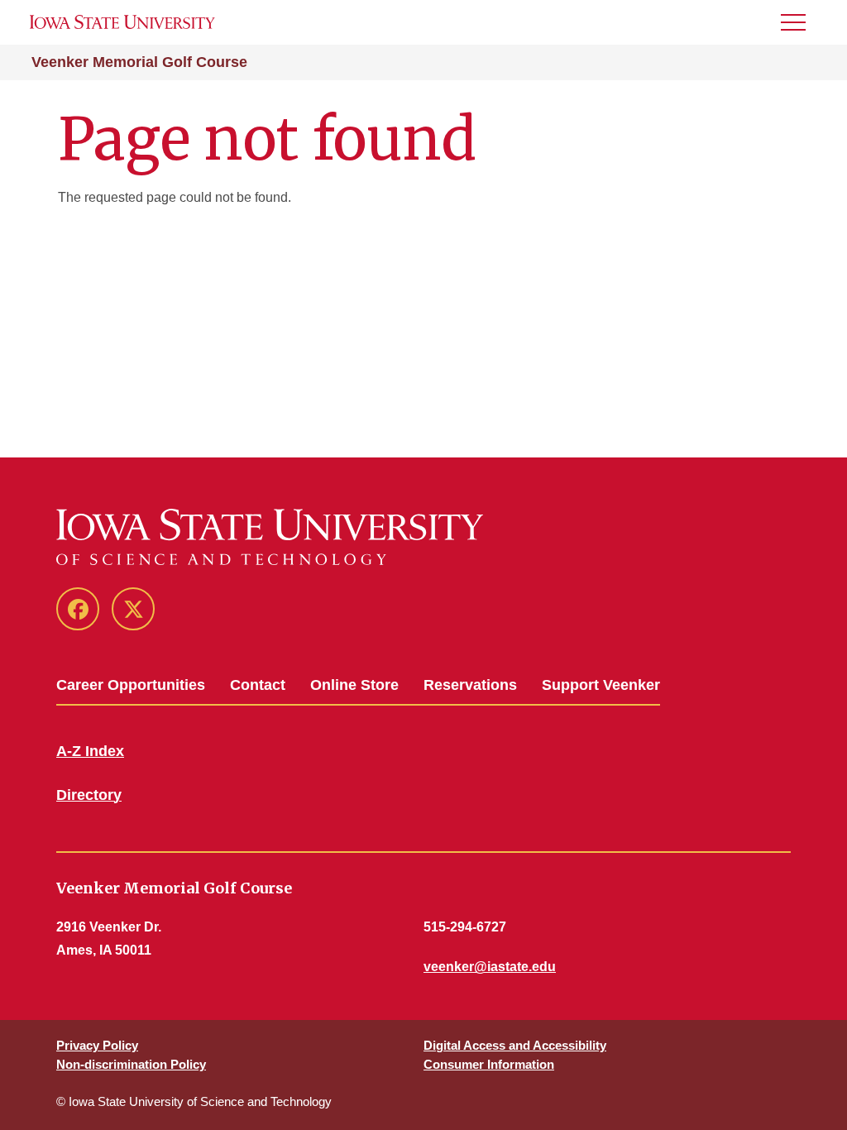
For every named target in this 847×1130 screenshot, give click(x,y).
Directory (89, 795)
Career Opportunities (130, 685)
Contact (257, 685)
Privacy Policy (97, 1045)
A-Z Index (90, 751)
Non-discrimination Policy (131, 1064)
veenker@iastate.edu (490, 967)
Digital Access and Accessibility (515, 1045)
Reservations (470, 685)
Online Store (354, 685)
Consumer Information (489, 1064)
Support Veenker (601, 685)
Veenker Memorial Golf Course (139, 62)
